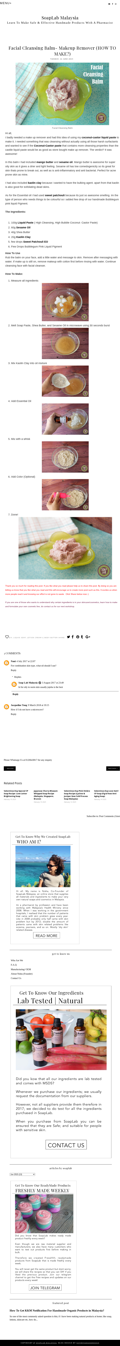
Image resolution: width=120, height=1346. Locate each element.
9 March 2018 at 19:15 (38, 705)
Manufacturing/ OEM (21, 969)
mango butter (44, 162)
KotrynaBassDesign (88, 1343)
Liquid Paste (25, 222)
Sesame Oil (23, 227)
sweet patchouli (55, 195)
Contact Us (16, 978)
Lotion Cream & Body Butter (42, 637)
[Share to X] (68, 637)
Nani (13, 661)
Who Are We (17, 960)
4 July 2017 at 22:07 (26, 661)
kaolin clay (34, 182)
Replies (17, 677)
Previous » (113, 768)
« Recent (10, 768)
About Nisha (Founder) (21, 974)
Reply (13, 670)
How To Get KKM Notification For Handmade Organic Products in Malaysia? (57, 1310)
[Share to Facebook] (73, 637)
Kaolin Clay (23, 237)
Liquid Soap (19, 637)
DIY (10, 637)
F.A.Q (14, 965)
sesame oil (66, 162)
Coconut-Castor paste (47, 145)
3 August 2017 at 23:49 (53, 682)
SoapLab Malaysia (60, 18)
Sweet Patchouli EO (35, 241)
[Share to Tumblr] (82, 637)
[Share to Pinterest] (77, 637)
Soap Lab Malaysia (28, 682)
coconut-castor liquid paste (99, 137)
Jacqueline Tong (19, 705)
